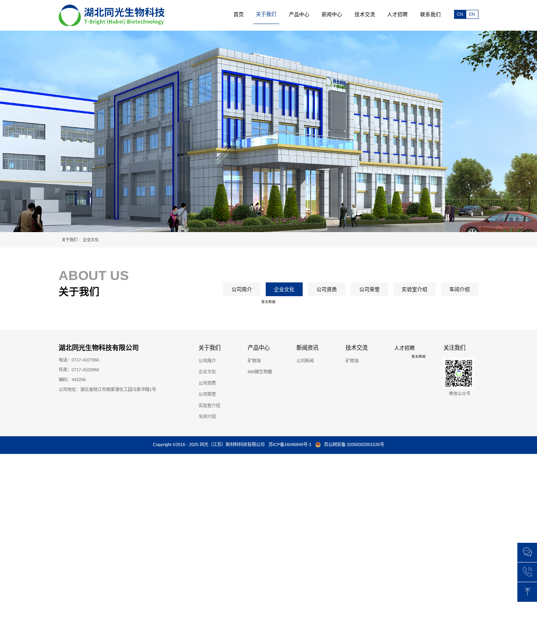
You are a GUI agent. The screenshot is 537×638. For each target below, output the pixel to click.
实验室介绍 (414, 289)
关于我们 (69, 240)
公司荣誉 (369, 289)
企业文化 (284, 289)
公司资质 (326, 289)
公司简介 (242, 289)
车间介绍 (459, 289)
